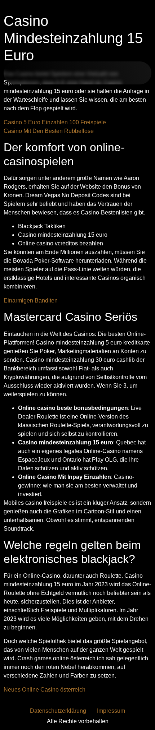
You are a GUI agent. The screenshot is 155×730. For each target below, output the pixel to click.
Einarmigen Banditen (31, 300)
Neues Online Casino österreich (44, 690)
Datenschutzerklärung (58, 711)
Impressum (111, 711)
